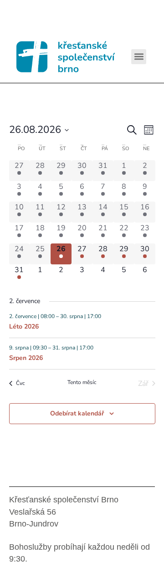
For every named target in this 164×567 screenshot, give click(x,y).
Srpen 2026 (26, 358)
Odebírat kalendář (77, 413)
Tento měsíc (82, 382)
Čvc (20, 383)
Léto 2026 (24, 326)
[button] (138, 56)
